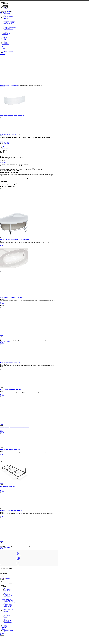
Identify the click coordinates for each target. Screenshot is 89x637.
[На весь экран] (2, 635)
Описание (3, 146)
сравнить (1, 141)
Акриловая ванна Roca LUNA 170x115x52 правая (8, 134)
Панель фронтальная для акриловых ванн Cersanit (10, 389)
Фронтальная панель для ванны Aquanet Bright (10, 362)
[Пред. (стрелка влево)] (0, 636)
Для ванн (14, 85)
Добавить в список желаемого (5, 142)
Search (10, 583)
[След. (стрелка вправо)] (1, 636)
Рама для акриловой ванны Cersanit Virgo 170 (9, 486)
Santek (17, 85)
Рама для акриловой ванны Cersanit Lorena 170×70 (10, 337)
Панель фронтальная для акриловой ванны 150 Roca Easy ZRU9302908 (14, 427)
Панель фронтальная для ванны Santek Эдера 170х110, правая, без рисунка (12, 115)
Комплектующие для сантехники (8, 85)
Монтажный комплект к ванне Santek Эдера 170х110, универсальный (14, 239)
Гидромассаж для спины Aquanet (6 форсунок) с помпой (11, 510)
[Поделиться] (1, 635)
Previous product (2, 86)
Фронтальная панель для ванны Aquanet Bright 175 (10, 449)
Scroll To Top (2, 633)
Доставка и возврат (5, 148)
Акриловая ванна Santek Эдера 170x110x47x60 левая (11, 297)
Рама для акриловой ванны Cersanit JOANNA (9, 543)
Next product (2, 116)
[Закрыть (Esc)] (0, 635)
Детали (3, 147)
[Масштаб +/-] (3, 635)
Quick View (2, 245)
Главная (1, 85)
